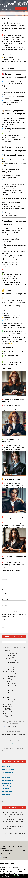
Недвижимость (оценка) (15, 683)
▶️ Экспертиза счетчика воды (11, 479)
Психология (12, 666)
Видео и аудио (13, 676)
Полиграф (12, 669)
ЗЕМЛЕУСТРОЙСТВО (6, 18)
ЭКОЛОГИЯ (7, 650)
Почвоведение (13, 653)
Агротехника (13, 652)
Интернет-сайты (14, 694)
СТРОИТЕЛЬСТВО (9, 678)
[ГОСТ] (14, 743)
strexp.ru (9, 320)
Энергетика (12, 703)
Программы (12, 690)
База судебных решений (20, 802)
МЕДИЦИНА (7, 659)
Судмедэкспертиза (14, 662)
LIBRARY (6, 717)
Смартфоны (12, 692)
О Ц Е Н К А (7, 682)
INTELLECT (7, 713)
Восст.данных (13, 696)
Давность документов (15, 674)
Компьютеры (13, 689)
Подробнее (17, 873)
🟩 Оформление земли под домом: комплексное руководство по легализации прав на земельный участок (13, 358)
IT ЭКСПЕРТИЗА (8, 687)
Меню (25, 14)
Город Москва (6, 766)
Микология (12, 655)
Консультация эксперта (14, 807)
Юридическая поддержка (14, 636)
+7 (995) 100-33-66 (21, 4)
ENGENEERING (8, 697)
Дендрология (13, 657)
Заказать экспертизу (21, 9)
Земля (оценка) (13, 685)
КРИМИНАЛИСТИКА (9, 671)
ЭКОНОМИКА (8, 710)
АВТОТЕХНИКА (8, 704)
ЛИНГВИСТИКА (8, 708)
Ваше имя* (4, 593)
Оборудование (13, 699)
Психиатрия (12, 664)
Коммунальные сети (14, 701)
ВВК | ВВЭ (12, 667)
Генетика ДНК (13, 660)
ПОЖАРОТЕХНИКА (9, 706)
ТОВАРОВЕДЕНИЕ (9, 711)
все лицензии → (6, 753)
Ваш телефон (5, 599)
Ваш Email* (4, 589)
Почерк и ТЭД (13, 673)
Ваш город (4, 606)
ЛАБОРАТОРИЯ (8, 715)
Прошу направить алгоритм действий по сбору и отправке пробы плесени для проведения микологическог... (15, 814)
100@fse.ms (21, 6)
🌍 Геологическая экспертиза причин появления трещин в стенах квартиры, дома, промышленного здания (14, 333)
